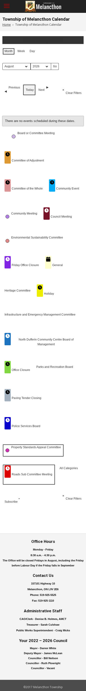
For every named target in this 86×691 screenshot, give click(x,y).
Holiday (49, 293)
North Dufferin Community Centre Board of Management (46, 342)
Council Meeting (61, 216)
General (57, 265)
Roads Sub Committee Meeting (32, 474)
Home (6, 25)
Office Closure (21, 370)
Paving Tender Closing (26, 398)
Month (9, 51)
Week (21, 51)
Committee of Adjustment (28, 160)
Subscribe (11, 501)
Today (30, 90)
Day (32, 51)
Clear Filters (73, 93)
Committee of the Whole (27, 188)
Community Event (67, 188)
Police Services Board (26, 426)
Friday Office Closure (25, 265)
